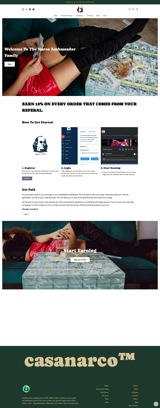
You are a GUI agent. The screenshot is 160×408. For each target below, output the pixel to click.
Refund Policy (133, 406)
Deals (106, 402)
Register (27, 178)
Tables (106, 386)
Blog (136, 402)
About (136, 389)
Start (10, 64)
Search (135, 386)
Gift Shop (105, 396)
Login (26, 214)
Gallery (135, 399)
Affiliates (135, 392)
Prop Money (104, 392)
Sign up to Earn (80, 260)
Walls (106, 399)
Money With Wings (102, 389)
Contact (135, 396)
